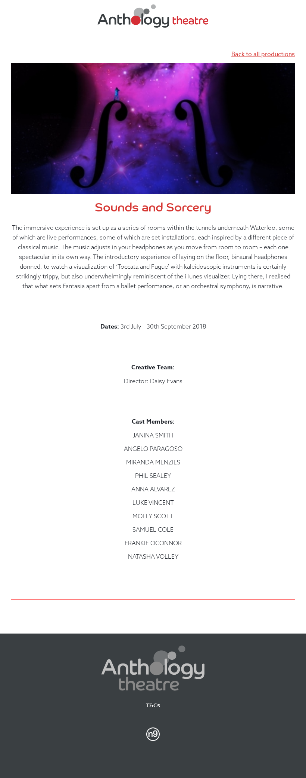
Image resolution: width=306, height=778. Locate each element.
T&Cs (153, 706)
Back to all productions (263, 54)
